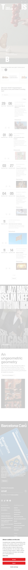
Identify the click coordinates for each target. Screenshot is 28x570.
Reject (14, 563)
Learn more (5, 555)
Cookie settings (14, 567)
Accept (14, 559)
